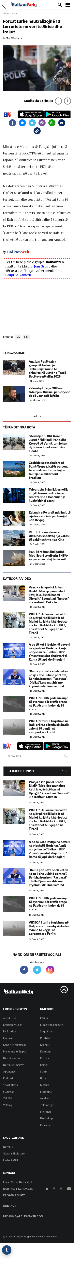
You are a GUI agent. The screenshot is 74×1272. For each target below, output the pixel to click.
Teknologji (46, 1105)
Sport (43, 1071)
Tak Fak (8, 1098)
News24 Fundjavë (13, 1065)
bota (18, 336)
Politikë (45, 1038)
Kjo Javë (8, 1038)
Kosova (44, 1058)
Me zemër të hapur (14, 1051)
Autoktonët (10, 1018)
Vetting (7, 1105)
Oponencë (9, 1071)
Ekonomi (45, 1051)
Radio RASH (10, 1160)
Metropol (46, 1091)
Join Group (42, 266)
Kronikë (45, 1045)
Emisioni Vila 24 (12, 1025)
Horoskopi (46, 1118)
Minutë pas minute (51, 1025)
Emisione (45, 1125)
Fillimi (6, 13)
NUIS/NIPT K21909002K (18, 1188)
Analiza (45, 1098)
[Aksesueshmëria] (6, 1250)
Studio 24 (8, 1091)
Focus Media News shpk (18, 1182)
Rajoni (44, 1065)
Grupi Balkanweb (18, 275)
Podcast (8, 1078)
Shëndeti (45, 1111)
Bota (14, 13)
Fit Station (9, 1031)
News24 (8, 1147)
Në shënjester (11, 1058)
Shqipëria (46, 1031)
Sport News (10, 1085)
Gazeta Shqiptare (14, 1153)
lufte (26, 336)
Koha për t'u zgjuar (14, 1045)
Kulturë (44, 1085)
